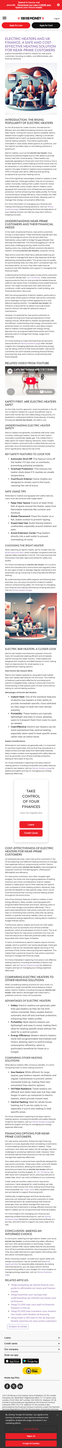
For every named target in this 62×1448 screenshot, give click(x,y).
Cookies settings (31, 1429)
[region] (31, 1429)
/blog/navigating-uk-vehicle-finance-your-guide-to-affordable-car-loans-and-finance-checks (33, 1288)
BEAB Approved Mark (14, 552)
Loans (31, 824)
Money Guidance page (30, 343)
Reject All (31, 1436)
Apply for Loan (16, 25)
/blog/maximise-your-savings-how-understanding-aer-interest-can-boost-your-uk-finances (34, 1298)
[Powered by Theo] (32, 1370)
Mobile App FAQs (11, 1377)
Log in (56, 18)
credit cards (29, 1189)
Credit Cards (31, 833)
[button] (58, 5)
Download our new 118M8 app (34, 4)
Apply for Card (46, 25)
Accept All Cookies (31, 1443)
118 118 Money (33, 277)
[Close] (57, 1415)
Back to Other (19, 1326)
